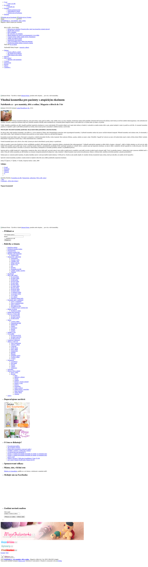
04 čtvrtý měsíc (15, 281)
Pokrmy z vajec (18, 383)
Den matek (14, 363)
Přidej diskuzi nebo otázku (15, 55)
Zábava (6, 66)
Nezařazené (11, 273)
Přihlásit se (7, 240)
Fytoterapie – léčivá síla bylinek (9, 181)
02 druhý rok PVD (16, 337)
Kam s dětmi (14, 349)
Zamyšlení (10, 369)
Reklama (6, 14)
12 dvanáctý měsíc (16, 294)
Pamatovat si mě (10, 238)
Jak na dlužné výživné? (14, 447)
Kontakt (3, 553)
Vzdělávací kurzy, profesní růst (19, 307)
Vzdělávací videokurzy (14, 340)
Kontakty (6, 8)
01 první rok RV (15, 315)
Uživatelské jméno (9, 234)
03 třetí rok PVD (15, 338)
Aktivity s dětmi (15, 344)
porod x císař (11, 457)
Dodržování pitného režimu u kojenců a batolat (20, 43)
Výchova (6, 61)
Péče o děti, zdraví (41, 178)
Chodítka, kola (15, 261)
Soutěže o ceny (12, 332)
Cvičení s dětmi (15, 321)
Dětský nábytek (15, 263)
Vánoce (13, 366)
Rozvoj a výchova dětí (14, 314)
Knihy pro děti (11, 3)
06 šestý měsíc (15, 284)
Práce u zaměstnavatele (17, 303)
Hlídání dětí (14, 324)
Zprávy (9, 395)
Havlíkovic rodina (16, 310)
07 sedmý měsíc (15, 286)
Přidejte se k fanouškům (10, 471)
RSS (7, 553)
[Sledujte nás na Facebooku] (9, 17)
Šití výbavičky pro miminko (15, 33)
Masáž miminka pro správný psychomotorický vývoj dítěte (23, 35)
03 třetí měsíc (14, 280)
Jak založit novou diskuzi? (15, 53)
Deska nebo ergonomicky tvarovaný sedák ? (20, 449)
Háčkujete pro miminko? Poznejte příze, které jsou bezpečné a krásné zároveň (29, 29)
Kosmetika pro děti (16, 178)
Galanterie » (7, 67)
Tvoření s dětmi (15, 357)
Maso (15, 375)
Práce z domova (15, 304)
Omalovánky (14, 351)
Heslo (5, 236)
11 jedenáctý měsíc (16, 292)
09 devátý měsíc (15, 289)
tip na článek (13, 44)
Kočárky (13, 267)
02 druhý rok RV (15, 317)
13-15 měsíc (14, 295)
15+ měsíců (14, 297)
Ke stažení (7, 5)
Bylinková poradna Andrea (15, 249)
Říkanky (13, 354)
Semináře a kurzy (15, 355)
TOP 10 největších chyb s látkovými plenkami (20, 41)
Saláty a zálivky (18, 388)
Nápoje (16, 378)
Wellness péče (15, 255)
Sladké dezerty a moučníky (21, 389)
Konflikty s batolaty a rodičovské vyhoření (19, 450)
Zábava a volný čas (13, 341)
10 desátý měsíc (15, 290)
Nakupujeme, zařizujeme (29, 178)
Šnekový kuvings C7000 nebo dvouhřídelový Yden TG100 (24, 458)
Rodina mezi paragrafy (14, 312)
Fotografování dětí (16, 323)
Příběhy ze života (12, 309)
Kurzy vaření (14, 372)
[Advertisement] (74, 82)
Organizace (14, 327)
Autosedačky (14, 258)
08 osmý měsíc (15, 287)
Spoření (13, 331)
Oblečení (13, 272)
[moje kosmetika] (17, 437)
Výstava (13, 358)
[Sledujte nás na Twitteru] (24, 17)
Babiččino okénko (12, 247)
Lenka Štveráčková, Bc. (23, 108)
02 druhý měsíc (15, 278)
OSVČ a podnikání (16, 301)
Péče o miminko (12, 32)
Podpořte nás (11, 6)
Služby (9, 320)
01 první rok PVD (16, 335)
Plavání (13, 329)
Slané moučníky (18, 391)
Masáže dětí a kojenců (14, 30)
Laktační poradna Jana (14, 252)
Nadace (13, 326)
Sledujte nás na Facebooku (15, 13)
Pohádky (13, 352)
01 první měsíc (15, 277)
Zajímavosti (11, 360)
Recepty (6, 64)
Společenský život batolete (15, 40)
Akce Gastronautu (16, 343)
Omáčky (16, 380)
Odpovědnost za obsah (14, 11)
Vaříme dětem (18, 392)
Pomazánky (17, 386)
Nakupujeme (7, 62)
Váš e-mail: (7, 512)
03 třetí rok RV (15, 318)
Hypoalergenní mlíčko (14, 446)
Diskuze (6, 50)
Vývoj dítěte (11, 334)
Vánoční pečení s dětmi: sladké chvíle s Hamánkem (21, 37)
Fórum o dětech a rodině (14, 52)
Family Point (14, 348)
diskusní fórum (25, 95)
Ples (3, 179)
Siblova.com (21, 561)
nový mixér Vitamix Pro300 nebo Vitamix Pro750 (21, 460)
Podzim (13, 364)
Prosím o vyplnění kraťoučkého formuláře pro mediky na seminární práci (27, 453)
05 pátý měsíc (14, 283)
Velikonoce (14, 368)
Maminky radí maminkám (14, 59)
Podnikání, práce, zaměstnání (15, 300)
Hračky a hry (14, 264)
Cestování (13, 346)
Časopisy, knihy (15, 260)
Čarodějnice (14, 361)
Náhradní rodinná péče (17, 298)
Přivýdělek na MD (16, 306)
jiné (12, 266)
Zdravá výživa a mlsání (14, 371)
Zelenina (16, 394)
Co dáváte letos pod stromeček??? (17, 452)
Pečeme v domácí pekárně (21, 381)
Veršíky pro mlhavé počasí (15, 38)
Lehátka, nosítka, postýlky (18, 270)
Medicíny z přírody (19, 377)
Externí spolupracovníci (14, 10)
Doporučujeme (12, 250)
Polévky (16, 385)
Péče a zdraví (7, 58)
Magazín (6, 56)
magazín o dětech (24, 47)
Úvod (5, 2)
